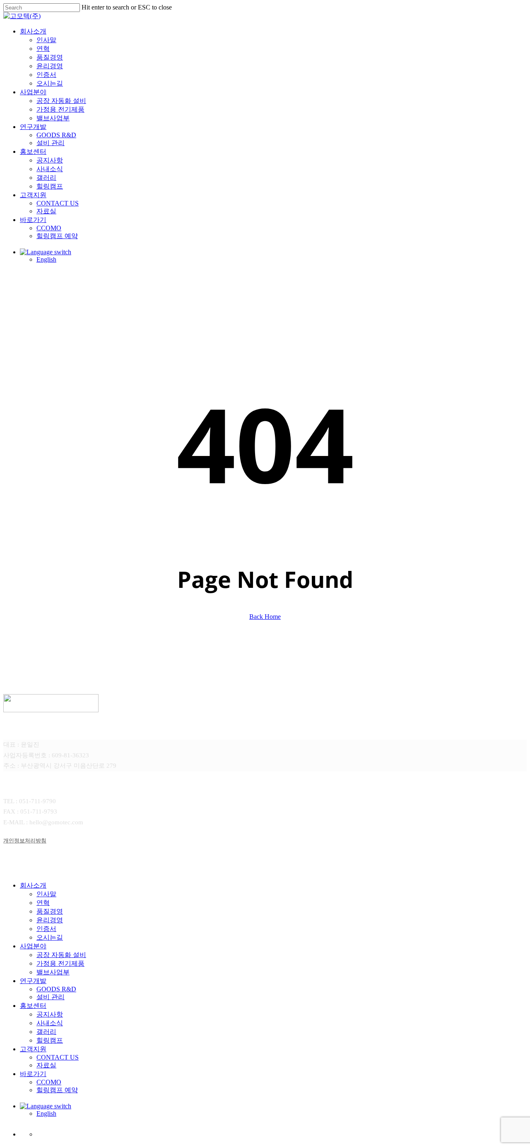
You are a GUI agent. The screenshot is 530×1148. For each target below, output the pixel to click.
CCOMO (48, 1082)
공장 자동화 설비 (61, 954)
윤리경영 (49, 920)
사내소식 (49, 1022)
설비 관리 (50, 996)
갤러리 (46, 1031)
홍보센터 (33, 1005)
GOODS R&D (56, 989)
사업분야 (33, 946)
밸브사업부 (53, 972)
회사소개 (33, 885)
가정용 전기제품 (60, 963)
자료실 (46, 1065)
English (46, 1113)
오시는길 (49, 937)
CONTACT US (57, 1057)
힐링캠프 (49, 1040)
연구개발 (33, 980)
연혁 (43, 902)
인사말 (46, 893)
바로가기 (33, 1073)
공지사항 (49, 1014)
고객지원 (33, 1049)
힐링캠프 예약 (57, 1089)
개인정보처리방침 (24, 841)
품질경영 (49, 911)
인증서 (46, 928)
